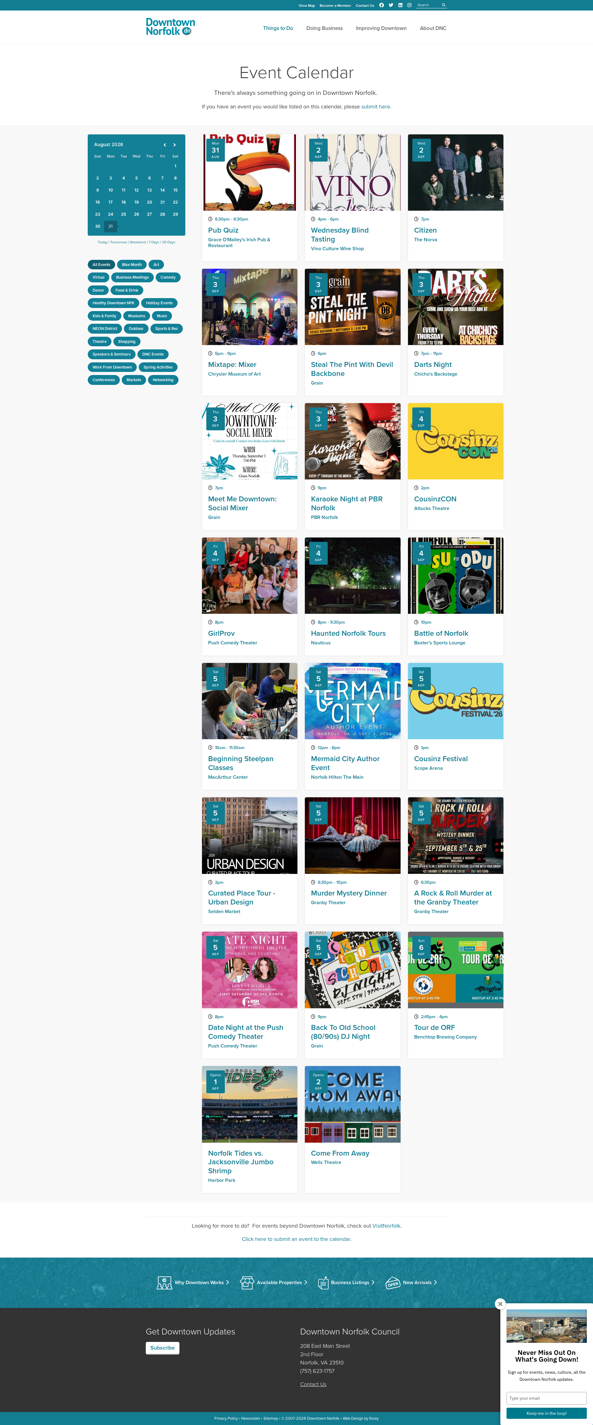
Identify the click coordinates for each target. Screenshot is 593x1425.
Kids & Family (104, 316)
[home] (170, 28)
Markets (134, 380)
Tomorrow (118, 242)
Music (162, 316)
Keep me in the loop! (547, 1413)
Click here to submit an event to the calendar (296, 1239)
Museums (136, 316)
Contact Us (365, 5)
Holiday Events (159, 303)
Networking (163, 380)
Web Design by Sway (361, 1418)
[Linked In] (400, 5)
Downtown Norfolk (323, 1418)
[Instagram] (409, 5)
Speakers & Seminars (112, 354)
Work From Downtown (112, 367)
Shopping (127, 341)
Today (102, 242)
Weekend (138, 242)
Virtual (98, 277)
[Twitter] (391, 5)
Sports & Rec (166, 328)
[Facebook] (381, 5)
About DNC (433, 28)
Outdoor (136, 328)
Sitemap (270, 1418)
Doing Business (324, 28)
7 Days (154, 242)
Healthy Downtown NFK (113, 303)
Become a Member (335, 5)
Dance (98, 290)
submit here (375, 107)
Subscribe (162, 1348)
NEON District (105, 328)
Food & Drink (127, 290)
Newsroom (250, 1418)
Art (156, 265)
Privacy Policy (226, 1418)
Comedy (168, 277)
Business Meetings (132, 277)
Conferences (104, 380)
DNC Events (153, 354)
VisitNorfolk (386, 1226)
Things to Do (278, 28)
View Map (307, 5)
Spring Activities (158, 367)
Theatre (100, 341)
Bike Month (132, 265)
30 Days (168, 242)
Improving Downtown (381, 28)
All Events (101, 265)
